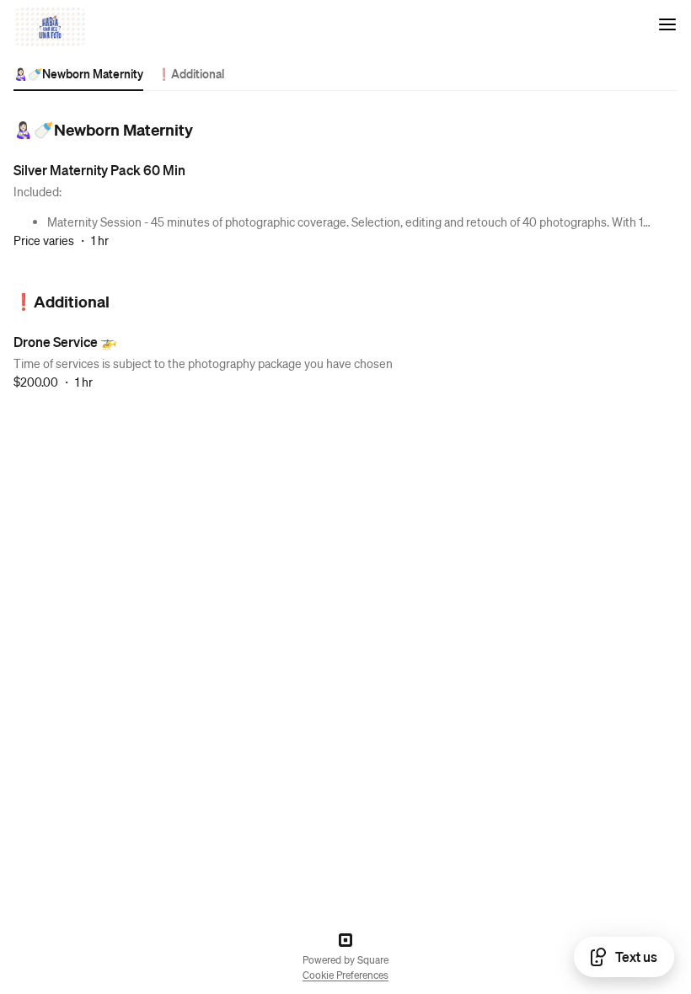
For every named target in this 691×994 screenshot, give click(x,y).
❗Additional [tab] (190, 73)
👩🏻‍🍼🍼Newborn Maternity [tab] (78, 73)
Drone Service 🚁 (65, 341)
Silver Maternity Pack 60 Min (99, 170)
